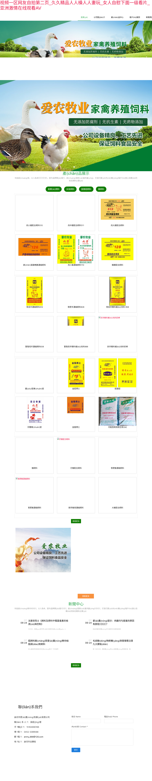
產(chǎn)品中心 (117, 17)
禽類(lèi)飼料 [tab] (53, 192)
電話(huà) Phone (111, 720)
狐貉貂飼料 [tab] (86, 192)
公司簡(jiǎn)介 (99, 17)
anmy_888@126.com (33, 740)
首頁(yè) (84, 17)
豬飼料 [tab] (101, 192)
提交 (76, 753)
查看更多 (76, 524)
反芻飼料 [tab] (70, 192)
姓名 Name (76, 720)
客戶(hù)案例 (135, 17)
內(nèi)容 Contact (80, 730)
